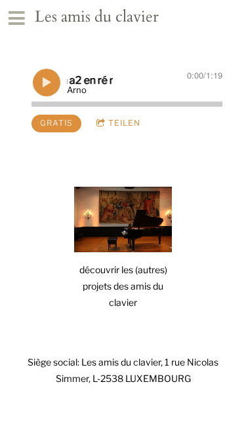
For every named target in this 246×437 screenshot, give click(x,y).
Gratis (56, 123)
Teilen (124, 123)
